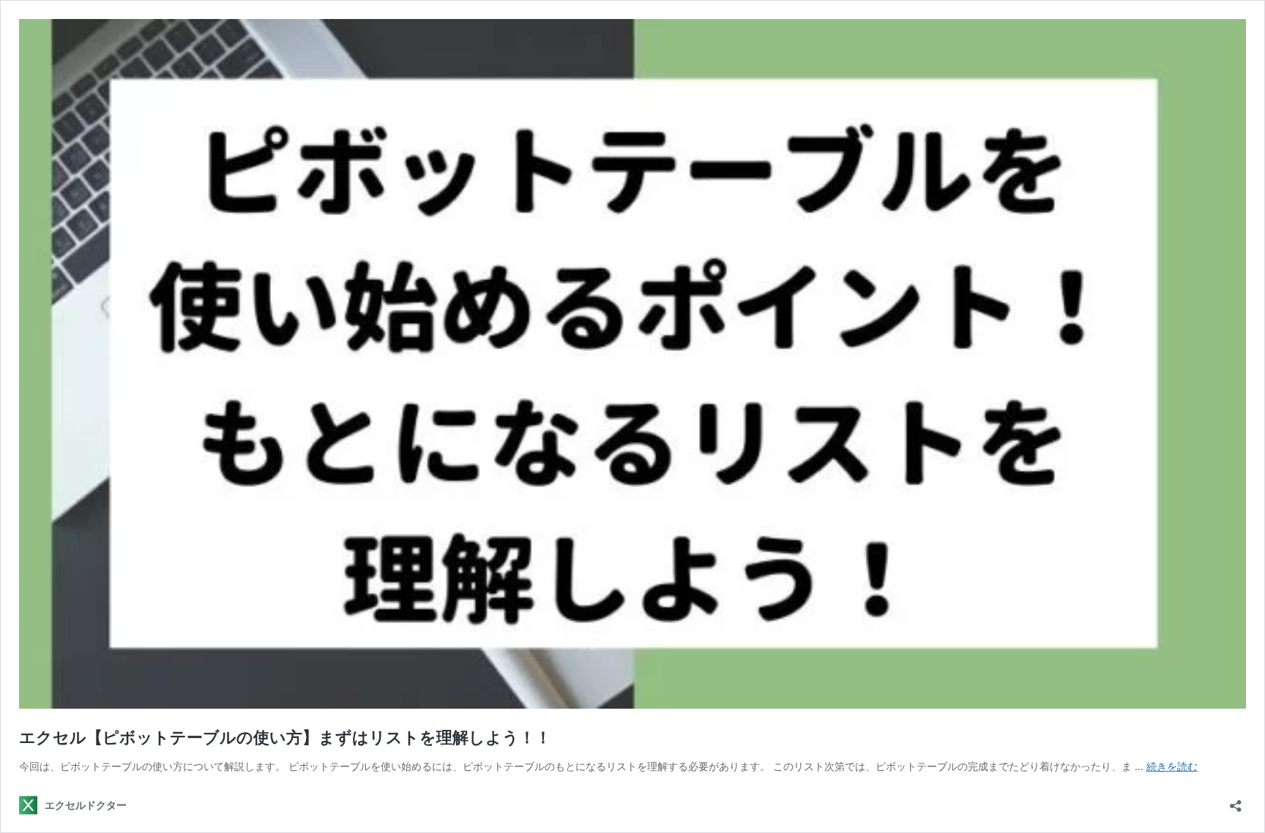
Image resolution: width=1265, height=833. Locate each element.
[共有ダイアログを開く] (1235, 801)
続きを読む (1172, 766)
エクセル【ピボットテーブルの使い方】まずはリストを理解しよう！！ (285, 737)
